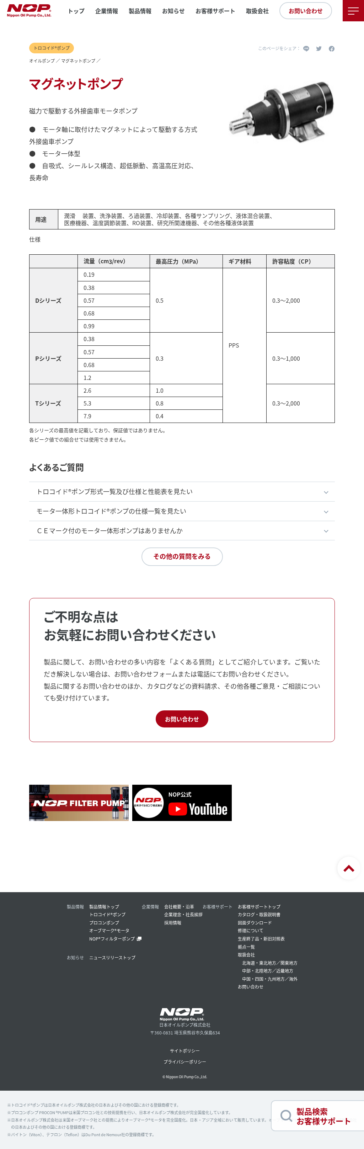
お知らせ (173, 10)
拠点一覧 (246, 947)
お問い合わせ (306, 10)
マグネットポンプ (78, 61)
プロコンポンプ (104, 923)
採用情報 (172, 923)
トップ (76, 10)
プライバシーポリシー (185, 1062)
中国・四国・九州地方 (263, 979)
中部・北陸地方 (257, 971)
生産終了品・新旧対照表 (261, 939)
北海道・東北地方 (259, 963)
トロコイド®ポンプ (107, 914)
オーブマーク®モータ (109, 930)
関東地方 (289, 963)
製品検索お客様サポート (323, 1115)
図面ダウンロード (255, 923)
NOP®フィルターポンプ (112, 939)
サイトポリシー (185, 1051)
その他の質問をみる (182, 556)
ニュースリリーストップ (112, 957)
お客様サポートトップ (259, 907)
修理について (250, 930)
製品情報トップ (104, 907)
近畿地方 (284, 971)
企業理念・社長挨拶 (183, 914)
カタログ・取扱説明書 (259, 914)
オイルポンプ (42, 61)
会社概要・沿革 (179, 907)
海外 (293, 979)
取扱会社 (257, 10)
